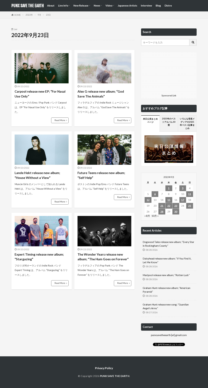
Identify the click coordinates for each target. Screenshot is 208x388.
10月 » (155, 215)
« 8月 (147, 215)
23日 (48, 14)
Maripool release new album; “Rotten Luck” (166, 275)
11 (189, 194)
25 (189, 205)
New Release (80, 5)
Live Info (63, 5)
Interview (146, 5)
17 (182, 199)
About (50, 5)
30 (175, 211)
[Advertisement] (169, 72)
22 (168, 205)
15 (168, 199)
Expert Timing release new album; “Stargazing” (39, 256)
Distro (168, 5)
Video (108, 5)
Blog (158, 5)
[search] (193, 42)
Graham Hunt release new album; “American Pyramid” (166, 289)
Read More (60, 120)
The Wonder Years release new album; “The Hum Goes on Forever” (103, 256)
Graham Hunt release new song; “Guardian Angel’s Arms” (166, 306)
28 (161, 211)
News (97, 5)
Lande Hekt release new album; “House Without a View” (37, 175)
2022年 (29, 14)
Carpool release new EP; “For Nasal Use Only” (40, 93)
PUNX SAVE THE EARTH (27, 6)
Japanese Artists (127, 5)
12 (148, 199)
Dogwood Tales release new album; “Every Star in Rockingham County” (168, 243)
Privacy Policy (104, 368)
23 (175, 205)
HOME (17, 15)
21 (161, 205)
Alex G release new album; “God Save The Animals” (101, 93)
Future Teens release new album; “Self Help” (101, 175)
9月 (39, 14)
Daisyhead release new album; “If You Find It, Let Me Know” (167, 260)
